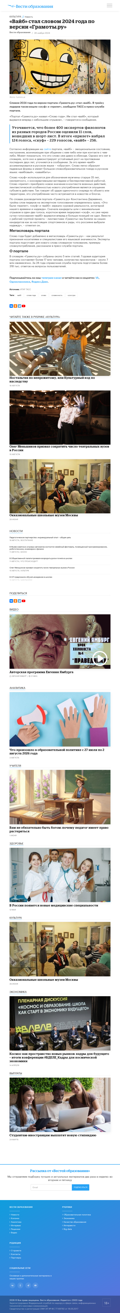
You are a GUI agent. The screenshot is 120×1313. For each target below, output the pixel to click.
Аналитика (16, 1221)
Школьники (26, 579)
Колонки (15, 1218)
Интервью (16, 1225)
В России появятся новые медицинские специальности (54, 905)
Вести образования (20, 32)
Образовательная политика (77, 1214)
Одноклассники (20, 281)
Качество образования (75, 1221)
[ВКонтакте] (11, 306)
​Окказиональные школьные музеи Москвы (44, 515)
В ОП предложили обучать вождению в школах (31, 576)
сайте (47, 149)
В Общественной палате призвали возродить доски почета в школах (41, 558)
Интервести (69, 1225)
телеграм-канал (51, 278)
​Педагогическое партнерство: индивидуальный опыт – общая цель (40, 537)
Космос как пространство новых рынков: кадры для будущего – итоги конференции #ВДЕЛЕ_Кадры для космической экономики (59, 1057)
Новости (15, 1214)
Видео (14, 1232)
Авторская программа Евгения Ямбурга (41, 672)
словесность (57, 295)
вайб (19, 295)
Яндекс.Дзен (39, 281)
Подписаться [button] (80, 1187)
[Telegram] (19, 306)
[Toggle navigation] (110, 6)
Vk (97, 278)
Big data (68, 1228)
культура (71, 295)
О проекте (16, 1250)
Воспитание (27, 540)
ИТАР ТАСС (25, 289)
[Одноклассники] (15, 306)
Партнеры (16, 1257)
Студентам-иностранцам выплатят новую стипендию (53, 1135)
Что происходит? (29, 561)
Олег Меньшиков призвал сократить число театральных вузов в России (42, 567)
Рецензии (15, 1228)
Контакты (15, 1254)
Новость (29, 16)
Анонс (23, 551)
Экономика (69, 1218)
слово (43, 295)
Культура (15, 16)
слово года (31, 295)
